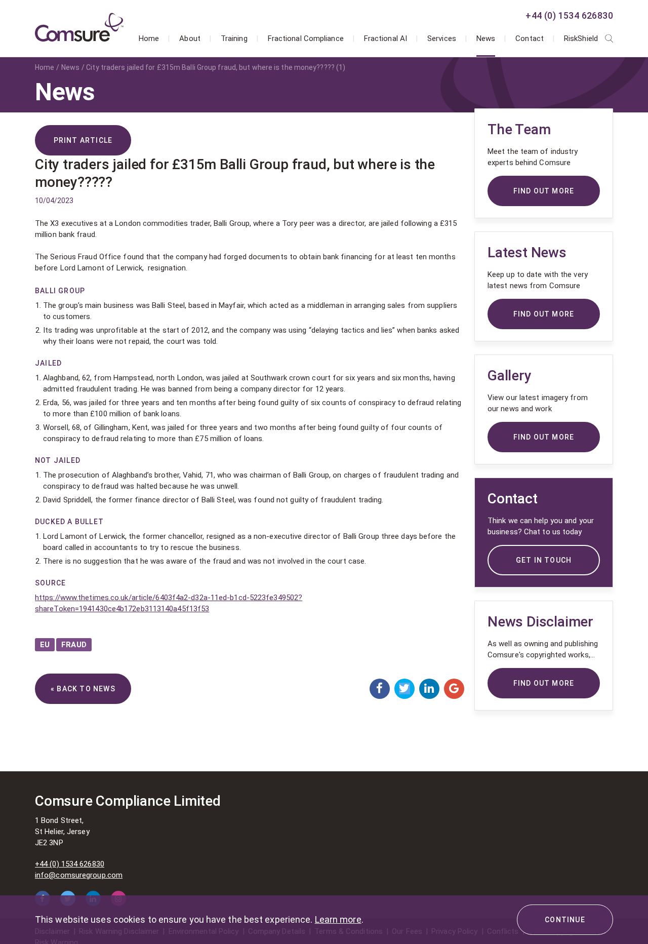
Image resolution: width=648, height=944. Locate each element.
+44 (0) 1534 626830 (569, 15)
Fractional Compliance (306, 38)
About (189, 38)
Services (441, 38)
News (485, 38)
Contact (529, 38)
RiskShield (581, 38)
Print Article (83, 140)
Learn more (338, 919)
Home (149, 38)
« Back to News (83, 689)
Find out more (544, 683)
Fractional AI (385, 38)
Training (234, 38)
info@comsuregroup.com (79, 875)
